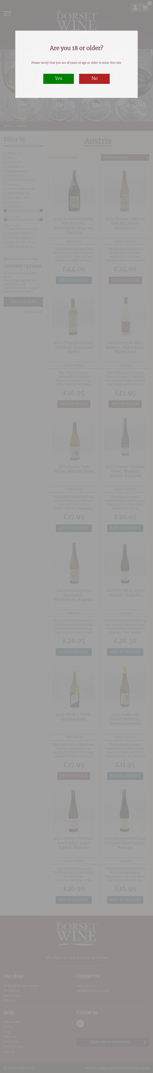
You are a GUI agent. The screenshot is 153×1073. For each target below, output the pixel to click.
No (94, 78)
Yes (58, 78)
